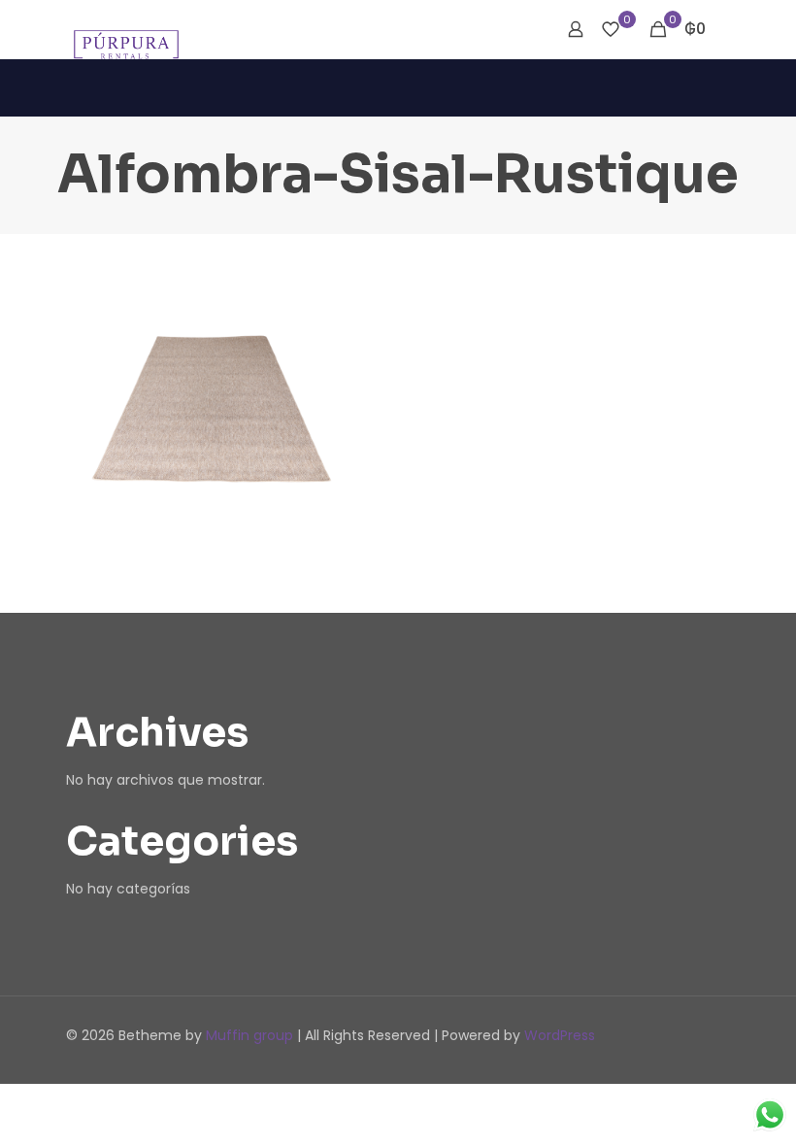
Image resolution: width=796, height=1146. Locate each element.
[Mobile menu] (507, 29)
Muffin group (249, 1035)
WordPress (559, 1035)
